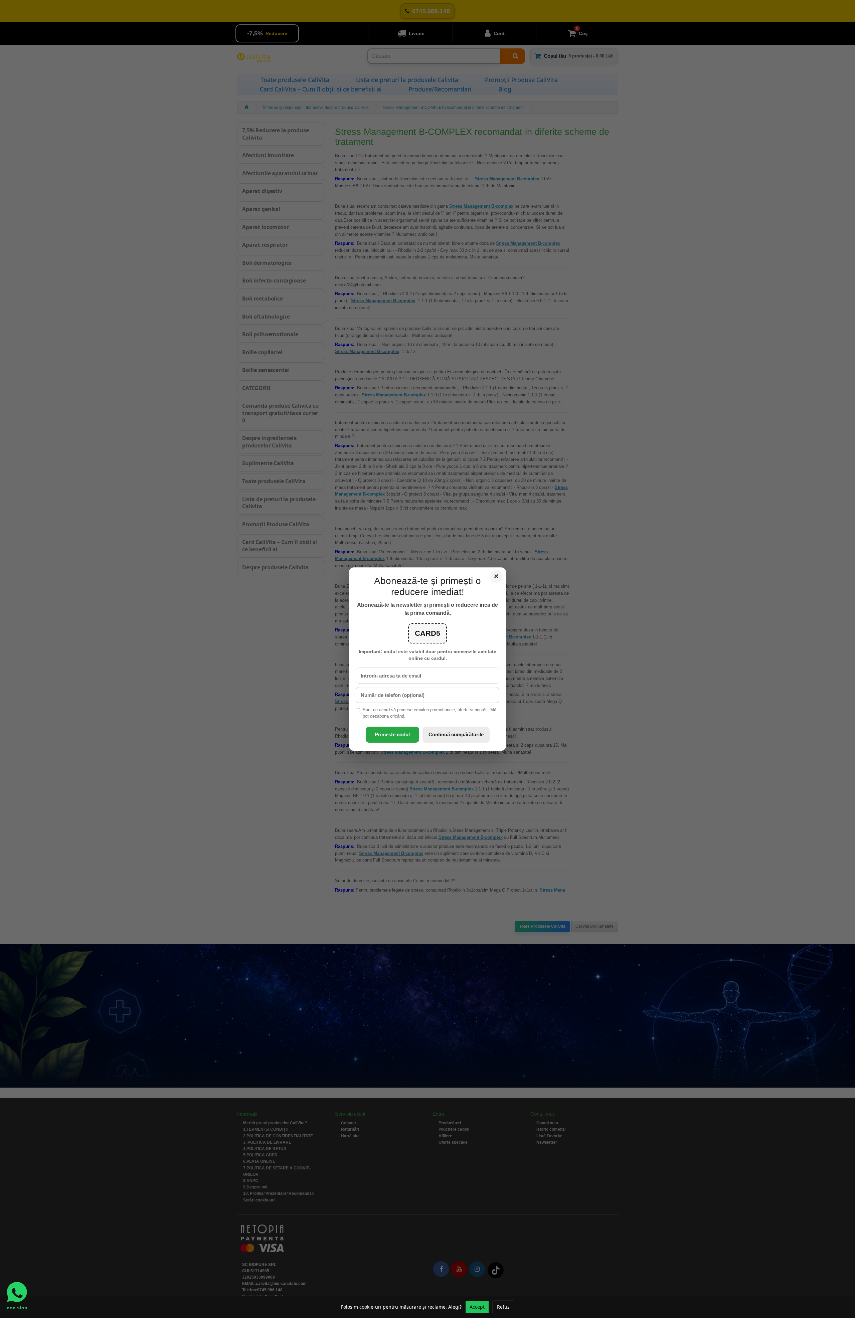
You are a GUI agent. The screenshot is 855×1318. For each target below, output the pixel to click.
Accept (477, 1307)
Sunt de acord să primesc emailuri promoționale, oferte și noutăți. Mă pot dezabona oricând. (429, 713)
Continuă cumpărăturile (456, 734)
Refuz (503, 1307)
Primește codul (392, 734)
